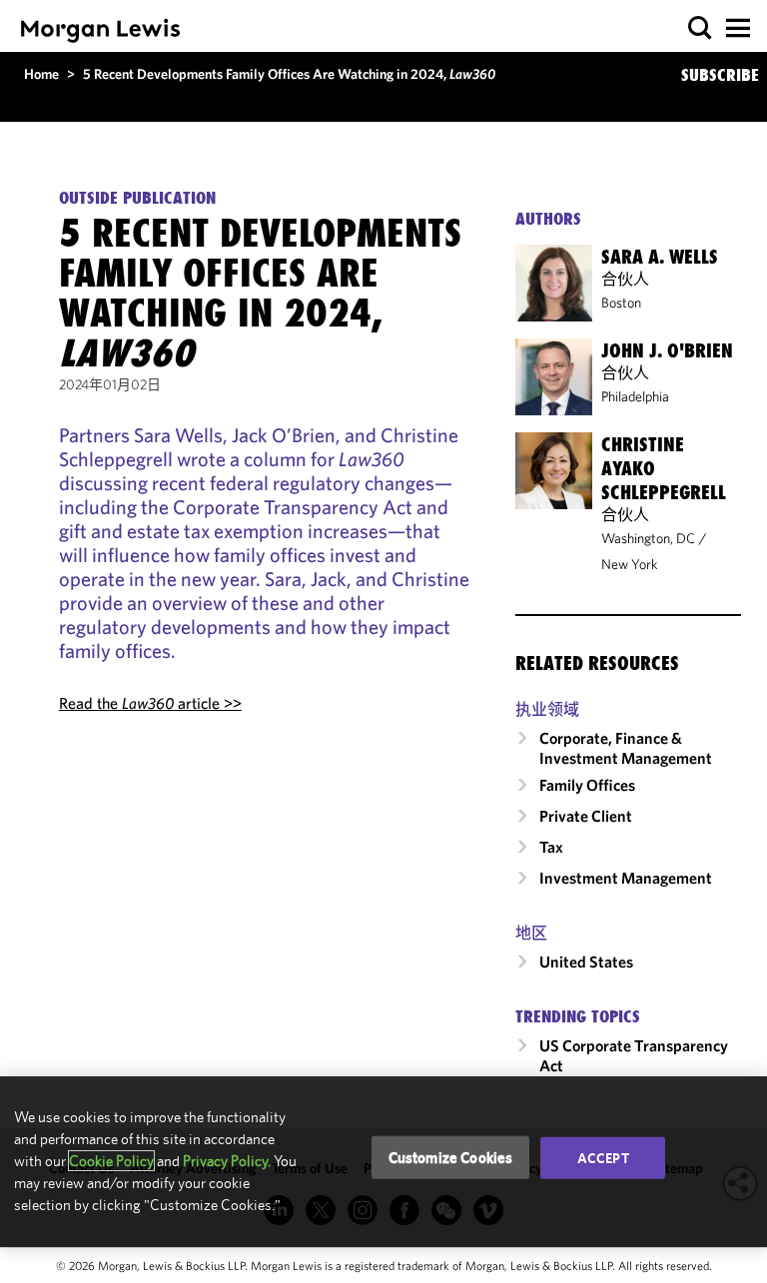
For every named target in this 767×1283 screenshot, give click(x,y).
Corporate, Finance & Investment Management (625, 748)
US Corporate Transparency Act (633, 1055)
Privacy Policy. (227, 1160)
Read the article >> (150, 703)
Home (41, 74)
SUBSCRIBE (720, 75)
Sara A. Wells (659, 257)
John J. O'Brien (667, 350)
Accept (603, 1157)
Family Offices (587, 785)
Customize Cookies (450, 1156)
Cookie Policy (111, 1160)
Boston (621, 303)
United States (586, 961)
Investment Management (625, 878)
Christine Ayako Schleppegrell (663, 468)
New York (629, 564)
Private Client (585, 816)
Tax (551, 847)
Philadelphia (635, 396)
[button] (700, 28)
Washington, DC (648, 538)
